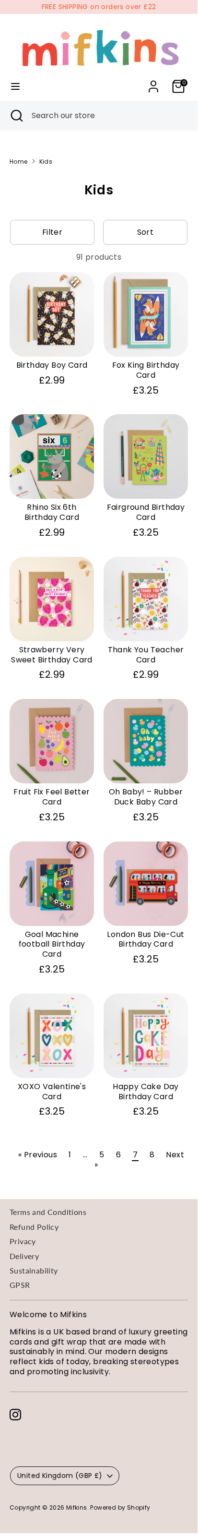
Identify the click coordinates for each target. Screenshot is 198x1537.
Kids (46, 162)
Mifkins (76, 1507)
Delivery (24, 1256)
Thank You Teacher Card (146, 654)
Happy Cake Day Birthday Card (146, 1091)
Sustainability (34, 1270)
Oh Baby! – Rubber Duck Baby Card (146, 796)
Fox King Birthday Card (146, 370)
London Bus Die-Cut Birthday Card (145, 939)
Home (19, 162)
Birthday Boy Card (52, 365)
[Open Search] (15, 116)
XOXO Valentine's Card (52, 1091)
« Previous (37, 1154)
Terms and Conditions (48, 1211)
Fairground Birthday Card (146, 512)
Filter (52, 232)
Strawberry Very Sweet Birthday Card (52, 654)
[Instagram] (15, 1414)
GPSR (20, 1284)
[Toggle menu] (15, 86)
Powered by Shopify (120, 1507)
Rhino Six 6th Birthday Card (51, 512)
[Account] (153, 81)
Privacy (23, 1241)
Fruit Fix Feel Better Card (51, 796)
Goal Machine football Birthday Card (52, 944)
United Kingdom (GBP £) (60, 1475)
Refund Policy (34, 1226)
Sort (145, 232)
